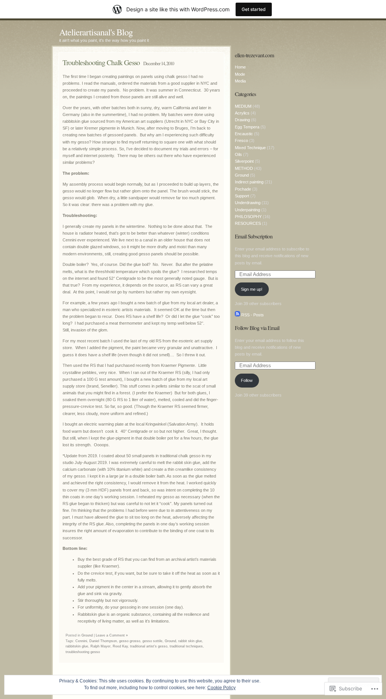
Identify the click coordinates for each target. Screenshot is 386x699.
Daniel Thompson (103, 641)
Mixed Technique (250, 147)
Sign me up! (251, 289)
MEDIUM (243, 106)
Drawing (242, 120)
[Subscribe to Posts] (237, 315)
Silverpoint (244, 161)
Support (242, 196)
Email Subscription (254, 236)
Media (240, 81)
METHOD (244, 168)
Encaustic (244, 133)
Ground (87, 635)
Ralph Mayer (100, 646)
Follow (247, 380)
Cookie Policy (221, 687)
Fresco (241, 140)
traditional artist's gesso (148, 646)
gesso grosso (129, 641)
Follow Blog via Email (257, 327)
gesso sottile (152, 641)
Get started (254, 9)
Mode (240, 74)
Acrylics (242, 113)
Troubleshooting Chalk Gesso (101, 62)
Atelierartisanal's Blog (96, 32)
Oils (238, 154)
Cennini (81, 641)
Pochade (243, 189)
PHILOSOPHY (248, 216)
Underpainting (247, 210)
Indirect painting (249, 182)
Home (240, 67)
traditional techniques (186, 646)
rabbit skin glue (190, 641)
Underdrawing (247, 202)
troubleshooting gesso (83, 652)
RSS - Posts (252, 315)
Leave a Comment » (112, 635)
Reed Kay (120, 646)
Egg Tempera (247, 127)
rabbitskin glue (77, 646)
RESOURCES (248, 223)
